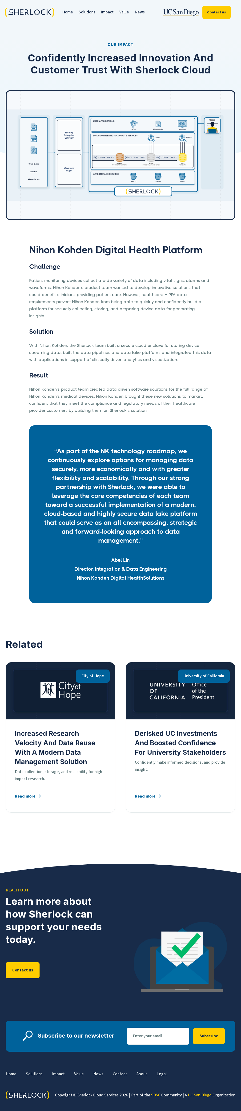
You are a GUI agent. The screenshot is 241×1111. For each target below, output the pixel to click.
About (142, 1074)
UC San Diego (200, 1095)
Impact (107, 12)
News (140, 12)
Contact (120, 1074)
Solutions (87, 12)
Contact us (216, 12)
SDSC (156, 1095)
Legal (162, 1074)
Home (67, 12)
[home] (25, 12)
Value (124, 12)
